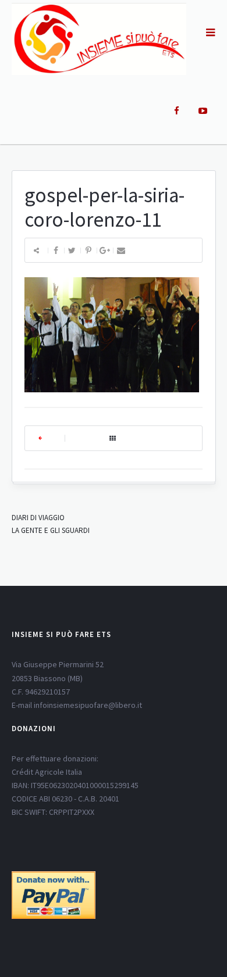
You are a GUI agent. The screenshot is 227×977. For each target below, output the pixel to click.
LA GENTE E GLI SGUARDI (51, 530)
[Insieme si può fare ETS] (99, 38)
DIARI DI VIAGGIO (38, 518)
